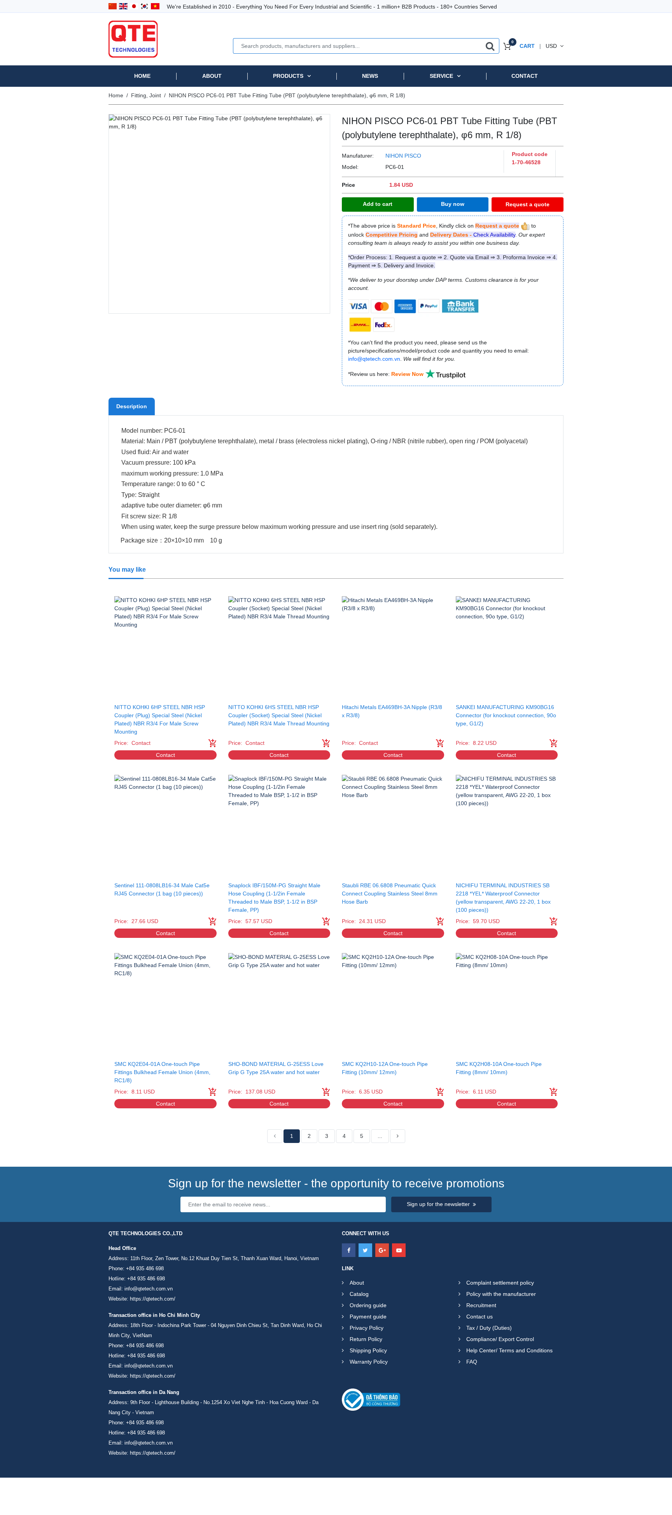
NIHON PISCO (403, 156)
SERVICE (441, 76)
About (212, 76)
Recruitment (481, 1305)
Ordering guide (368, 1305)
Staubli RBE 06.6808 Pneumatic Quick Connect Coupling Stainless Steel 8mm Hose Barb (390, 893)
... (380, 1136)
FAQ (471, 1362)
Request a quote (528, 204)
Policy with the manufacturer (501, 1294)
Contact (524, 76)
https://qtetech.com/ (152, 1299)
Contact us (479, 1316)
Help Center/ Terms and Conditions (509, 1350)
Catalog (359, 1294)
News (370, 76)
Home (142, 76)
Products (288, 76)
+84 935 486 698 (145, 1268)
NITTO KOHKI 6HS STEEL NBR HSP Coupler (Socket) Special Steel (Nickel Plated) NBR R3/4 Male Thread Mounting (278, 715)
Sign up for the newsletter (438, 1204)
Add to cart (377, 204)
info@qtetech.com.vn (148, 1289)
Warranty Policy (369, 1362)
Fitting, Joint (146, 95)
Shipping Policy (368, 1350)
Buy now (452, 204)
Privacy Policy (366, 1328)
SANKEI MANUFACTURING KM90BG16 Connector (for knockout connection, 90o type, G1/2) (506, 715)
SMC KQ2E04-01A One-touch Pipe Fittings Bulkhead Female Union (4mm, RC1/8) (162, 1072)
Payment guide (368, 1316)
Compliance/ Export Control (500, 1339)
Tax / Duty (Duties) (489, 1328)
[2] (397, 1136)
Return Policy (366, 1339)
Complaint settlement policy (500, 1283)
